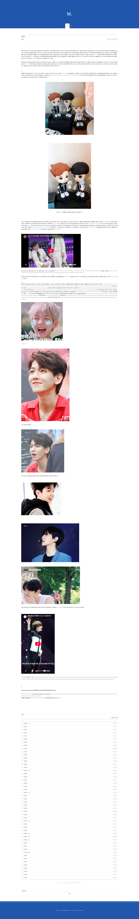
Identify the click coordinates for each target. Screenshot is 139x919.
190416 (25, 824)
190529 (25, 786)
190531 (25, 780)
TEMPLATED (65, 910)
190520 (25, 795)
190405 (25, 836)
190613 (25, 767)
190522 (25, 792)
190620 (25, 761)
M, (69, 13)
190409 (25, 833)
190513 (25, 802)
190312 (25, 858)
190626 (25, 754)
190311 (25, 861)
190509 (25, 805)
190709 (25, 739)
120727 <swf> (27, 852)
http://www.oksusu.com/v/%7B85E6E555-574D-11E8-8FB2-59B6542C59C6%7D (38, 690)
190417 (25, 820)
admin (22, 39)
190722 (25, 726)
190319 (25, 849)
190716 (25, 732)
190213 (25, 877)
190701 (25, 751)
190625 (25, 758)
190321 (25, 846)
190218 (25, 874)
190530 (25, 783)
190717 (25, 729)
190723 (25, 723)
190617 (25, 764)
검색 (69, 893)
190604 (25, 776)
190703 (25, 748)
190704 (25, 745)
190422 (25, 817)
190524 (25, 789)
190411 (25, 827)
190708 (25, 742)
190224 (25, 871)
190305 (25, 865)
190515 (25, 798)
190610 (25, 773)
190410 (25, 830)
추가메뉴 (113, 717)
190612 (25, 770)
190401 (25, 839)
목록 (116, 717)
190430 (25, 811)
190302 (25, 868)
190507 (25, 808)
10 (79, 882)
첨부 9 (22, 714)
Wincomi (81, 910)
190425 (25, 814)
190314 (23, 36)
